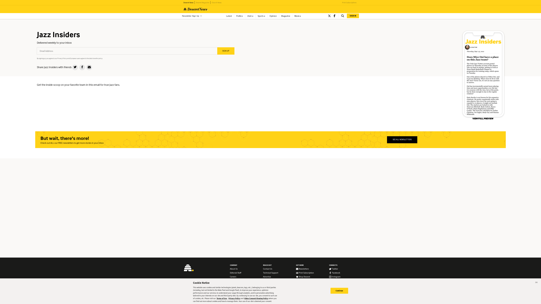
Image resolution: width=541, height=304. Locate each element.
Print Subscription (306, 273)
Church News (216, 2)
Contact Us (267, 269)
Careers (233, 277)
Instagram (336, 277)
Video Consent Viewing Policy (256, 298)
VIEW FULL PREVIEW (482, 118)
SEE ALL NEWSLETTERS (402, 139)
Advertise (267, 277)
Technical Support (270, 273)
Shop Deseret (304, 277)
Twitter (335, 269)
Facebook (336, 273)
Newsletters (304, 269)
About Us (234, 269)
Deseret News (188, 2)
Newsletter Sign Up (190, 16)
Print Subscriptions (349, 2)
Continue (339, 291)
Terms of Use (222, 298)
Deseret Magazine (202, 2)
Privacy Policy (234, 298)
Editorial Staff (235, 273)
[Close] (536, 283)
